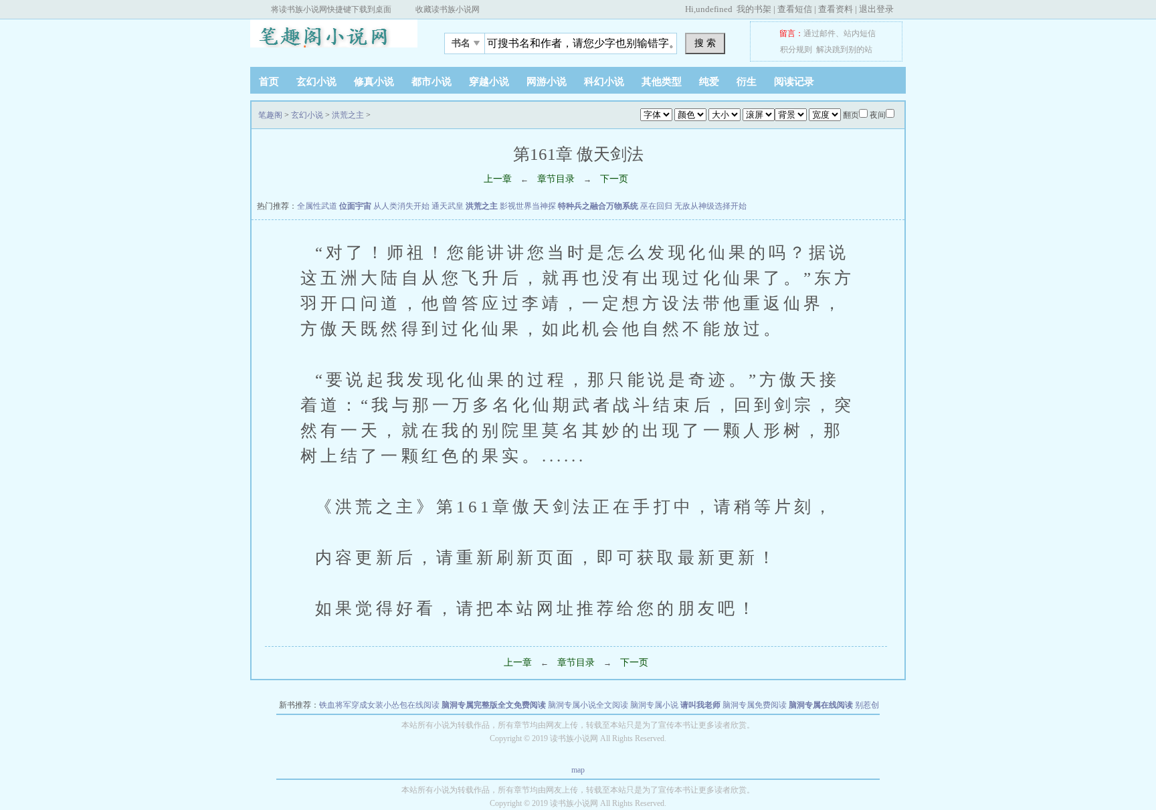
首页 (269, 81)
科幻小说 (604, 81)
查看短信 (794, 9)
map (578, 770)
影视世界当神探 (528, 206)
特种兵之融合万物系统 (598, 206)
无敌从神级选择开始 (710, 206)
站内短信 (860, 33)
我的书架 (754, 9)
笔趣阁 (333, 39)
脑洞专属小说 (654, 705)
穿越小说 (489, 81)
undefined (714, 9)
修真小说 (374, 81)
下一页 (614, 179)
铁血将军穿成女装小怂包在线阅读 (379, 705)
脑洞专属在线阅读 (821, 705)
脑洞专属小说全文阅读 (588, 705)
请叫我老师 (700, 705)
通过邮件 (819, 33)
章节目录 (556, 179)
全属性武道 (317, 206)
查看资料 (835, 9)
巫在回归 (656, 206)
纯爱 (709, 81)
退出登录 (876, 9)
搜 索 (705, 42)
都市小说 (431, 81)
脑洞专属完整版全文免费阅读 (494, 705)
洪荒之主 (348, 115)
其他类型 (662, 81)
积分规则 (796, 49)
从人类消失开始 (401, 206)
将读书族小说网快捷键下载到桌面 (331, 9)
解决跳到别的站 (844, 49)
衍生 (747, 81)
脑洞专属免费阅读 (754, 705)
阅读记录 (794, 81)
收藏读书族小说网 (447, 9)
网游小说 (546, 81)
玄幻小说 (316, 81)
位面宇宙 (355, 206)
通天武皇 (447, 206)
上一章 (498, 179)
